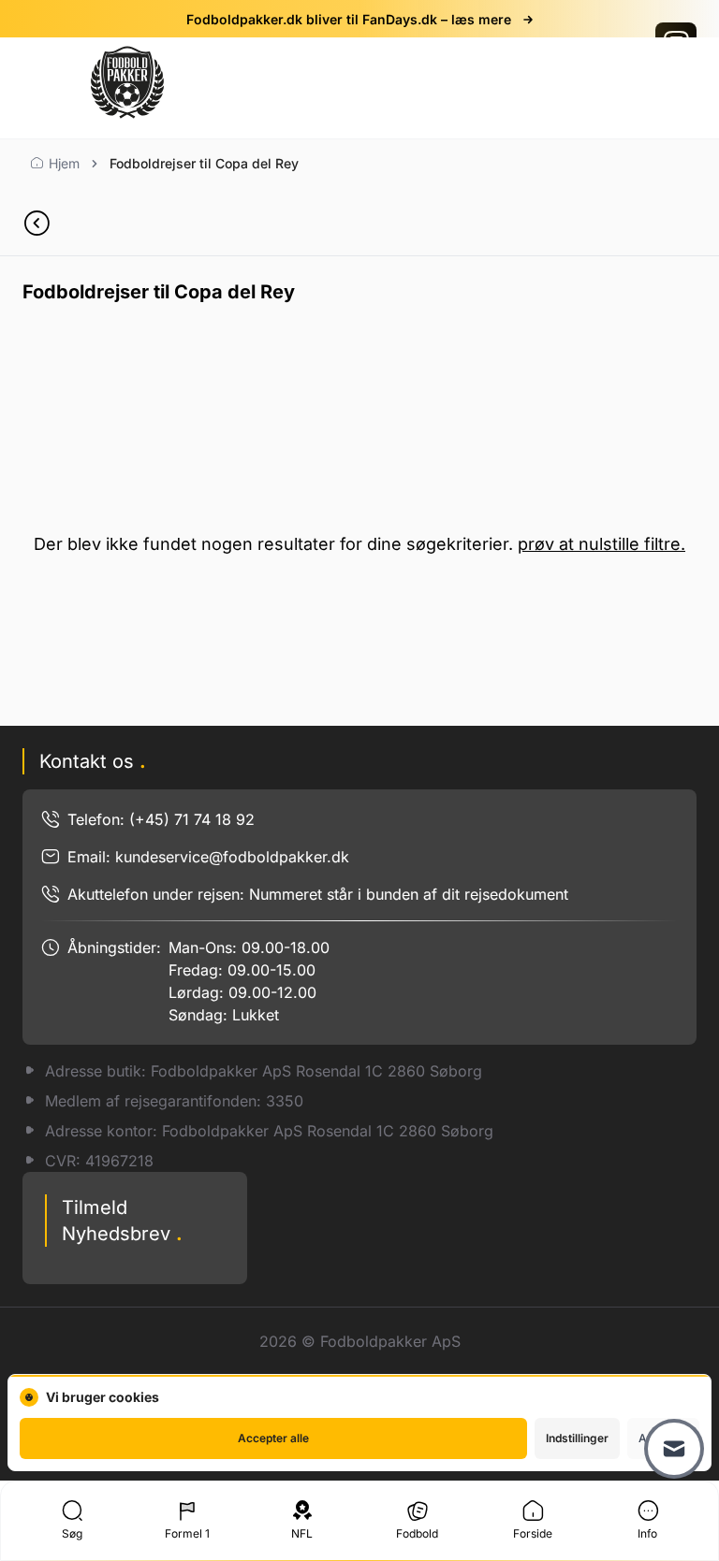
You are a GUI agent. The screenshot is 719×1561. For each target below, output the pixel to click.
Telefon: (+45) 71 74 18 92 (161, 819)
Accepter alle (273, 1438)
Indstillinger (577, 1438)
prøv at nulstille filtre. (601, 544)
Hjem (64, 163)
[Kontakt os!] (674, 1449)
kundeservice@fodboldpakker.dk (232, 856)
